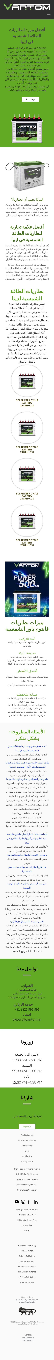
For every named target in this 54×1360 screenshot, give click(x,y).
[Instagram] (24, 1195)
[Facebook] (30, 1195)
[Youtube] (17, 1195)
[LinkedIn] (36, 1195)
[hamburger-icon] (48, 15)
